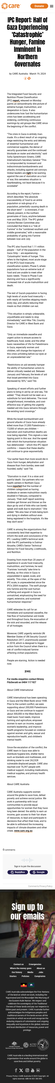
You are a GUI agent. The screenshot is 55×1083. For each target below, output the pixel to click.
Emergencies (35, 964)
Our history (17, 972)
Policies (25, 976)
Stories (13, 976)
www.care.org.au (23, 830)
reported (17, 486)
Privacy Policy (12, 1076)
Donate (39, 6)
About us (41, 968)
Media (30, 972)
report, (16, 100)
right (28, 173)
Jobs (41, 972)
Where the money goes (20, 968)
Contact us (19, 964)
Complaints (39, 976)
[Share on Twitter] (29, 78)
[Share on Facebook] (25, 78)
